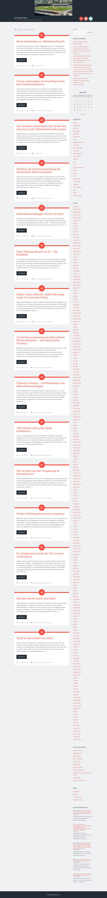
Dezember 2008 (77, 697)
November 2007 (77, 734)
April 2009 (75, 686)
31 (82, 110)
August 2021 (76, 288)
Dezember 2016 (77, 442)
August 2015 (76, 487)
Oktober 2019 (76, 346)
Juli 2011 (75, 619)
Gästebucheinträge (78, 148)
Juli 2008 (75, 711)
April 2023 (75, 231)
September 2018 (77, 383)
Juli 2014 (75, 523)
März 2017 (75, 433)
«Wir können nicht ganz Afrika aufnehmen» (34, 429)
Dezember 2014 (77, 509)
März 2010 (75, 655)
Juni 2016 (75, 459)
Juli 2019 (75, 355)
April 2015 (75, 498)
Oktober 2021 (76, 282)
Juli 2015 (75, 490)
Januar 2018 (76, 405)
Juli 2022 (75, 257)
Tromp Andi (76, 874)
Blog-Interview (76, 131)
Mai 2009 (75, 683)
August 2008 (76, 708)
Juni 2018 (75, 391)
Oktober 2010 (76, 644)
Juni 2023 (75, 226)
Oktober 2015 (76, 481)
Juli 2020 (75, 324)
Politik (74, 170)
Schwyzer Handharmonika (79, 780)
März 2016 (75, 467)
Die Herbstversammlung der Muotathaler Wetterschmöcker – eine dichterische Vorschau (40, 340)
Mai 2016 (75, 462)
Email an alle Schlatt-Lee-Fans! (34, 638)
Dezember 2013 (77, 543)
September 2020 (77, 318)
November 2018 (77, 377)
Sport (74, 190)
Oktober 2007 (76, 736)
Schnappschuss (77, 179)
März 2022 (75, 268)
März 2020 (75, 332)
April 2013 (75, 565)
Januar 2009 (76, 694)
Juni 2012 (75, 588)
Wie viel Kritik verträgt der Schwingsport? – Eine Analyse (82, 860)
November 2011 (77, 607)
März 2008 (75, 722)
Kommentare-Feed (77, 800)
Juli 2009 (75, 678)
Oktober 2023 (76, 215)
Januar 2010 (76, 661)
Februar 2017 (76, 436)
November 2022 (77, 245)
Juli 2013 (75, 557)
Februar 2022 (76, 271)
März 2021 (75, 302)
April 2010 (75, 652)
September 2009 (77, 672)
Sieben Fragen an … (78, 187)
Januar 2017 (76, 439)
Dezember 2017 (77, 408)
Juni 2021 (75, 293)
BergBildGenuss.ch (77, 753)
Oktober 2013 (76, 548)
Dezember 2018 (77, 375)
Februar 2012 (76, 599)
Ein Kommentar (38, 65)
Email (74, 139)
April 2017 (75, 431)
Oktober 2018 (76, 380)
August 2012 (76, 582)
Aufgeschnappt (77, 125)
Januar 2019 (76, 372)
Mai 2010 (75, 649)
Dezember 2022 (77, 243)
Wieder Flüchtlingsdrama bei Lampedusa (40, 513)
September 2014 (77, 518)
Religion (75, 173)
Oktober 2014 (76, 515)
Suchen (75, 29)
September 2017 (77, 417)
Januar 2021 (76, 307)
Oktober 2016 (76, 447)
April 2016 (75, 464)
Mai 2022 (75, 262)
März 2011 (75, 630)
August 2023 (76, 220)
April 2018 (75, 397)
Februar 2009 (76, 692)
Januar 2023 (76, 240)
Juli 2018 (75, 389)
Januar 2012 (76, 602)
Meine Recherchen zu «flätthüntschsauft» (40, 41)
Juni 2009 (75, 680)
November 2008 (77, 700)
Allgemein (75, 122)
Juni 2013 (75, 560)
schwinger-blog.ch (53, 895)
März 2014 (75, 534)
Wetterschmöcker (77, 195)
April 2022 (75, 265)
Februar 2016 (76, 470)
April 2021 (75, 299)
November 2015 (77, 478)
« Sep (81, 114)
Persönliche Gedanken (78, 167)
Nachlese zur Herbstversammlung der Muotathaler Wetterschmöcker (38, 170)
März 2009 (75, 689)
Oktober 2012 (76, 579)
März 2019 (75, 366)
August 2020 (76, 321)
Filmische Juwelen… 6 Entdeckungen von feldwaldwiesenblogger (40, 384)
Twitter (75, 193)
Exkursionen (76, 145)
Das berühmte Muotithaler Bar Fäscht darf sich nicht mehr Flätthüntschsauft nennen (41, 127)
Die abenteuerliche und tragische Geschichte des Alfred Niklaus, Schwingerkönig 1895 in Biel (82, 812)
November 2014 (77, 512)
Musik (74, 162)
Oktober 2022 (76, 248)
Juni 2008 (75, 714)
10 (82, 101)
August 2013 (76, 554)
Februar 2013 (76, 571)
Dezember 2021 (77, 276)
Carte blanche (76, 136)
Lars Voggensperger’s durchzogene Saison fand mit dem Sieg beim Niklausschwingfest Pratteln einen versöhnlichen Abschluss (82, 827)
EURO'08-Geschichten (78, 142)
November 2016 (77, 445)
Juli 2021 (75, 290)
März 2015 (75, 501)
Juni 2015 (75, 492)
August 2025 (76, 206)
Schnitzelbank (76, 181)
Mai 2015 (75, 495)
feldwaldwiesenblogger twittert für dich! (40, 214)
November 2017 (77, 411)
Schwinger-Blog (20, 18)
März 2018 (75, 400)
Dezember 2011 (77, 605)
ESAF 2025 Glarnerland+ (78, 770)
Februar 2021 (76, 304)
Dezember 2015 (77, 476)
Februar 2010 (76, 658)
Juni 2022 (75, 260)
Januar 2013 (76, 574)
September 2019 (77, 349)
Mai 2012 (75, 591)
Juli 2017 (75, 422)
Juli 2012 (75, 585)
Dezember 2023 (77, 209)
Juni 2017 (75, 425)
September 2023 (77, 217)
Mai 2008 (75, 717)
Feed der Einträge (77, 797)
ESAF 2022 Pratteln (77, 767)
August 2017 (76, 419)
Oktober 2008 (76, 703)
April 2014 (75, 532)
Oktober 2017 (76, 414)
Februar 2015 (76, 504)
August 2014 (76, 520)
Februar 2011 (76, 633)
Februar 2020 (76, 335)
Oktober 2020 (76, 316)
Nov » (84, 114)
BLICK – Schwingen (78, 759)
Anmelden (75, 794)
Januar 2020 (76, 338)
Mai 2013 (75, 563)
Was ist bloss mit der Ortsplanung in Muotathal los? (37, 472)
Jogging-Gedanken (77, 153)
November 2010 (77, 641)
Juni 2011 (75, 621)
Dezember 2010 (77, 638)
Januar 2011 (76, 635)
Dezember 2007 (77, 731)
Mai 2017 (75, 428)
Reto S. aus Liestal (77, 824)
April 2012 (75, 593)
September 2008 (77, 706)
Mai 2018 (75, 394)
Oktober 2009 (76, 669)
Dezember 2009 (77, 664)
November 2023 (77, 212)
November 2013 (77, 546)
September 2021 (77, 285)
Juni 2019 (75, 358)
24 (82, 107)
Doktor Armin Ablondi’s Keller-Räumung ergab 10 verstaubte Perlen (40, 296)
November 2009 (77, 666)
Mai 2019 (75, 361)
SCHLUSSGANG (77, 778)
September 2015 (77, 484)
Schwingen (75, 184)
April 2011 (75, 627)
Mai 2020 (75, 327)
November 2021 (77, 279)
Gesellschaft (76, 150)
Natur (74, 165)
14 (74, 104)
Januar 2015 (76, 506)
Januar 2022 (76, 274)
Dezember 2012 (77, 577)
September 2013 (77, 551)
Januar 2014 (76, 540)
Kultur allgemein (77, 156)
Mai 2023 (75, 229)
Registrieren (76, 791)
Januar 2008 (76, 728)
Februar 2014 (76, 537)
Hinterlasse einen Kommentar (43, 110)
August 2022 (76, 254)
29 (77, 110)
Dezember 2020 (77, 310)
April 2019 (75, 363)
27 (91, 107)
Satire (74, 176)
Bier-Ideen (75, 128)
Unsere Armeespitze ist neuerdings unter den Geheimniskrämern (40, 82)
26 (88, 107)
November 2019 (77, 344)
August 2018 (76, 386)
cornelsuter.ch (76, 761)
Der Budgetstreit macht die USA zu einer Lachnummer (40, 555)
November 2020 (77, 313)
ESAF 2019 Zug (76, 764)
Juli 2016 (75, 456)
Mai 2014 (75, 529)
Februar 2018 (76, 403)
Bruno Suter (76, 134)
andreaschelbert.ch (78, 750)
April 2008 (75, 720)
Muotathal (75, 159)
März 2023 (75, 234)
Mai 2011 (75, 624)
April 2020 (75, 330)
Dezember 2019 (77, 341)
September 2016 (77, 450)
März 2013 (75, 568)
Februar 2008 (76, 725)
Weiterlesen (21, 60)
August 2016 (76, 453)
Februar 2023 (76, 237)
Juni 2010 (75, 647)
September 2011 (77, 613)
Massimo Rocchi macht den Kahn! (36, 598)
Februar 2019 (76, 369)
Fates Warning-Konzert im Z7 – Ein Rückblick (37, 253)
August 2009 (76, 675)
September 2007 (77, 739)
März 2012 (75, 596)
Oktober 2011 (76, 610)
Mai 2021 (75, 296)
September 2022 (77, 251)
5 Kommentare (37, 153)
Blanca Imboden (77, 756)
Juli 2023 (75, 223)
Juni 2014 (75, 526)
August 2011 (76, 616)
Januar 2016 (76, 473)
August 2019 (76, 352)
